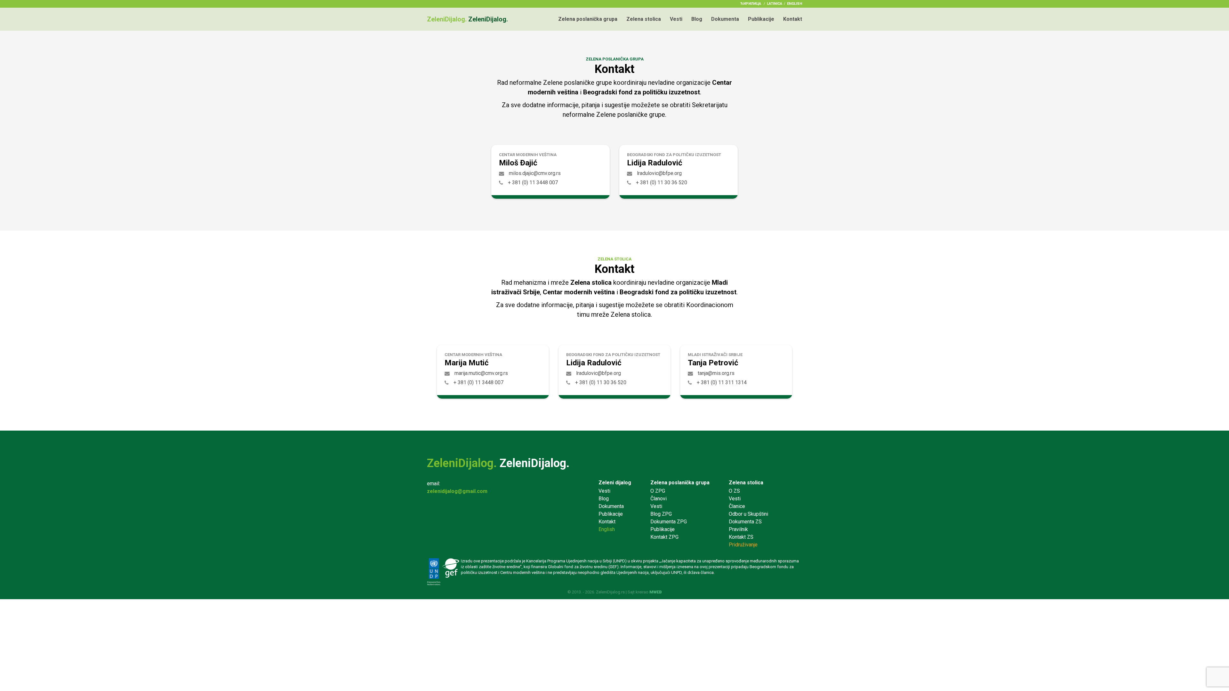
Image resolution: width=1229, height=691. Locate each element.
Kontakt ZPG (664, 537)
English (794, 4)
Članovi (658, 499)
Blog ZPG (661, 514)
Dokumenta (725, 19)
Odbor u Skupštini (748, 514)
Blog (696, 19)
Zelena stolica (643, 19)
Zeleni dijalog (614, 483)
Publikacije (761, 19)
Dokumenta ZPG (668, 522)
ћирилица (750, 4)
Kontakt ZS (741, 537)
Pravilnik (738, 529)
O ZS (734, 491)
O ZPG (657, 491)
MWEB (655, 592)
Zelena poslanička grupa (587, 19)
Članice (737, 506)
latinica (774, 4)
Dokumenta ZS (745, 522)
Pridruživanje (743, 545)
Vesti (676, 19)
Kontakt (792, 19)
